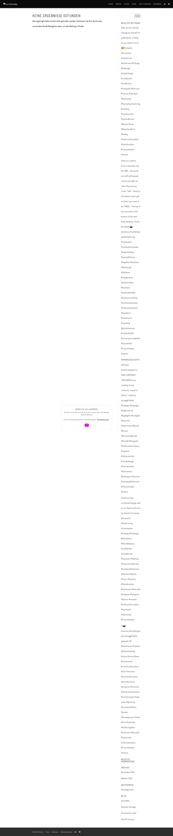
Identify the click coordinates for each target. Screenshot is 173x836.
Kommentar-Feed (128, 813)
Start (110, 4)
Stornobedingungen (103, 420)
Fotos (126, 4)
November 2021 (127, 772)
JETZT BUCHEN (145, 4)
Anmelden (125, 800)
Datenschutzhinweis (66, 832)
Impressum (55, 832)
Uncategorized (127, 789)
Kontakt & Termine (37, 832)
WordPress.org (127, 819)
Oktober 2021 (126, 778)
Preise (118, 4)
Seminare (157, 4)
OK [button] (87, 425)
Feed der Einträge (128, 806)
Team (134, 4)
